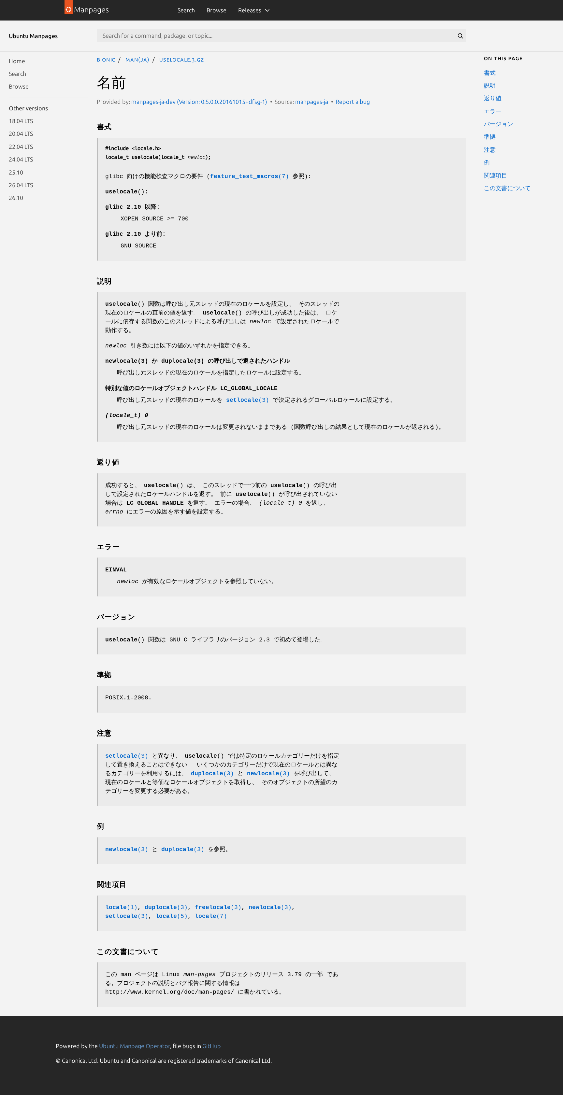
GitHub (211, 1046)
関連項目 (495, 175)
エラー (492, 110)
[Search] (460, 35)
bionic (106, 59)
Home (17, 60)
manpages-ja (311, 101)
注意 (490, 149)
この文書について (507, 187)
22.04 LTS (21, 146)
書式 (490, 72)
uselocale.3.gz (181, 59)
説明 (490, 85)
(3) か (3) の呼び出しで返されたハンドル (197, 361)
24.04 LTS (21, 159)
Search (186, 10)
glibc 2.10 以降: (132, 207)
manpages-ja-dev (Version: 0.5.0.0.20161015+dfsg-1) (199, 101)
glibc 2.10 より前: (135, 234)
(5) (171, 916)
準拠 (490, 136)
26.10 (16, 197)
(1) (121, 907)
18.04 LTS (21, 121)
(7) (249, 176)
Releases (249, 10)
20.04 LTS (21, 133)
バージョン (498, 123)
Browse (216, 10)
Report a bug (353, 101)
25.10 (16, 172)
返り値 (492, 98)
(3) (247, 400)
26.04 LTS (21, 184)
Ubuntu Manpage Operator (134, 1046)
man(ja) (137, 59)
